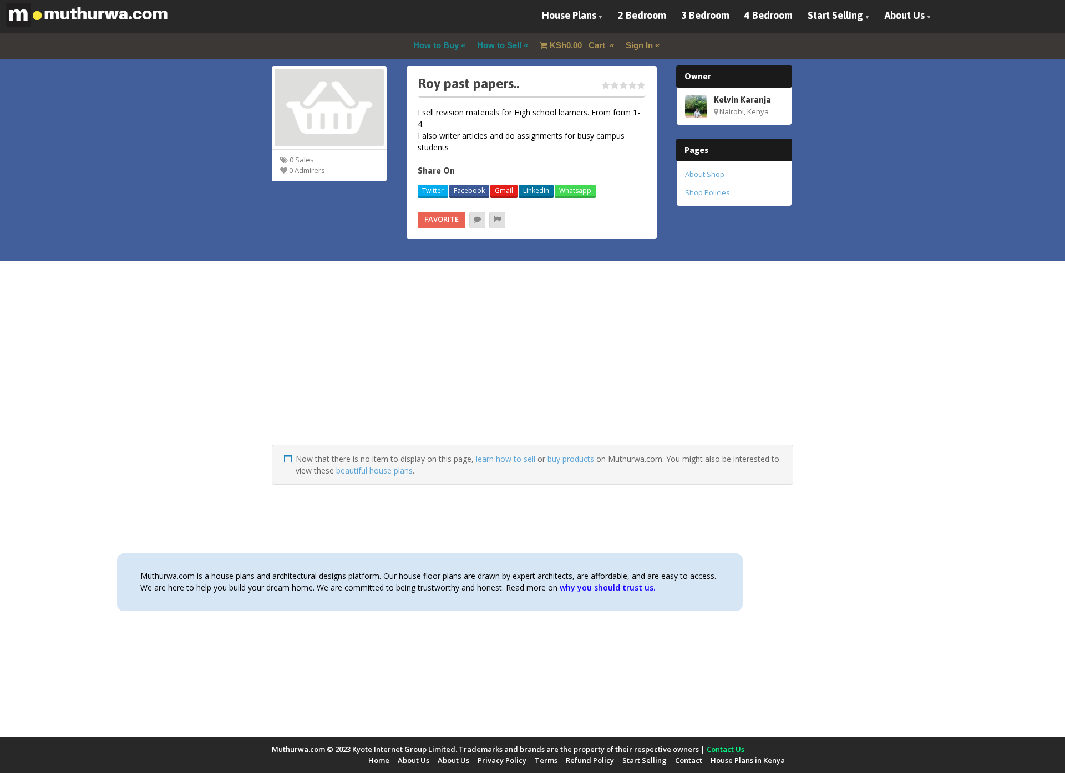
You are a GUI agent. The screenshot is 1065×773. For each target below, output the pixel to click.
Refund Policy (590, 760)
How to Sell (499, 45)
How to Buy (436, 45)
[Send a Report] (497, 220)
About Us (905, 15)
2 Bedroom (642, 15)
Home (378, 760)
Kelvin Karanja (742, 99)
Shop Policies (707, 192)
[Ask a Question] (477, 220)
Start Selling (835, 15)
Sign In (639, 45)
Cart (578, 45)
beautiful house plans (374, 470)
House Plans (569, 15)
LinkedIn (536, 190)
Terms (546, 760)
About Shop (704, 174)
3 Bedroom (705, 15)
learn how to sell (505, 459)
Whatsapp (575, 190)
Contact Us (725, 749)
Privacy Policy (502, 760)
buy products (570, 459)
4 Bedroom (768, 15)
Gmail (504, 190)
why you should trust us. (608, 587)
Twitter (433, 190)
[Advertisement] (532, 367)
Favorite (441, 219)
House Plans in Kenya (748, 760)
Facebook (469, 190)
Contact (688, 760)
